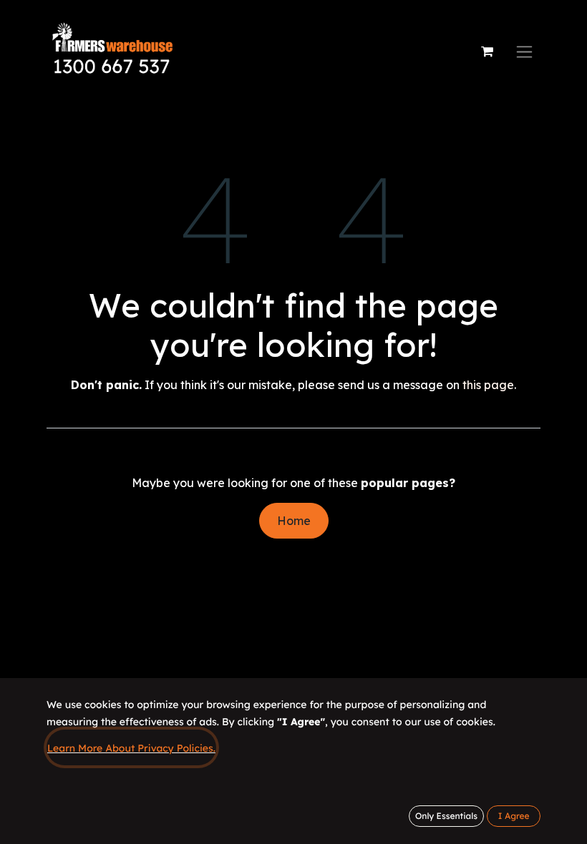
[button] (513, 816)
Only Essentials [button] (446, 815)
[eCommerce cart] (487, 51)
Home (294, 521)
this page (488, 385)
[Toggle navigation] (524, 52)
